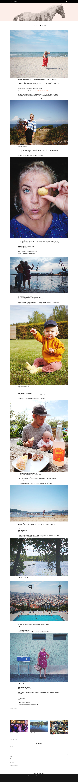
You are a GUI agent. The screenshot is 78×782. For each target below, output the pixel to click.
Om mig (15, 1)
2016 (42, 90)
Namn (11, 756)
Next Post (65, 739)
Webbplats (12, 762)
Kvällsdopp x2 (32, 732)
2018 (38, 90)
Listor (12, 708)
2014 (47, 90)
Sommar (15, 708)
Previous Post (14, 739)
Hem (11, 1)
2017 (40, 90)
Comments (20, 712)
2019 (36, 90)
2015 (44, 90)
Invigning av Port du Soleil (14, 732)
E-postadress (12, 759)
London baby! (52, 734)
